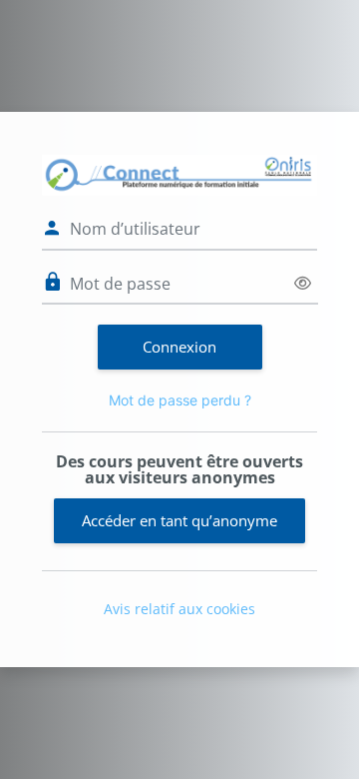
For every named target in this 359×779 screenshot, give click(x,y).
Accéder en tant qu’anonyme (179, 520)
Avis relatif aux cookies (179, 608)
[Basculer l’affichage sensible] (302, 283)
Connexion (179, 347)
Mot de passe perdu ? (180, 399)
